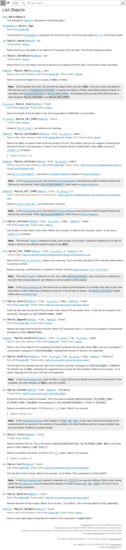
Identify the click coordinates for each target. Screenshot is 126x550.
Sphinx (114, 547)
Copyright (87, 525)
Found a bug (115, 544)
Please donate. (115, 539)
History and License (95, 533)
